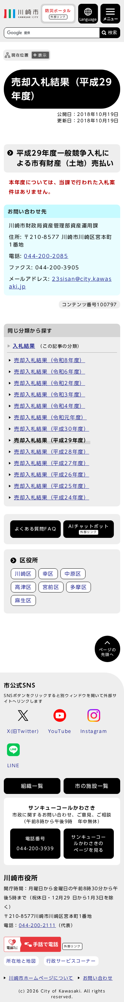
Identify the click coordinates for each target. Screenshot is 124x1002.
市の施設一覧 (92, 786)
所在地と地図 (21, 960)
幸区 (48, 573)
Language (88, 19)
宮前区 (51, 587)
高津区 (23, 587)
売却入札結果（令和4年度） (49, 406)
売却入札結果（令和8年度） (49, 360)
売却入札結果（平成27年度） (51, 463)
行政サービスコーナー (71, 960)
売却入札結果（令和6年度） (49, 371)
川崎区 (23, 573)
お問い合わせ (98, 978)
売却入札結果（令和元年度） (50, 417)
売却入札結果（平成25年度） (51, 486)
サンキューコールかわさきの (88, 843)
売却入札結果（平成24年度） (51, 497)
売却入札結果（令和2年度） (49, 383)
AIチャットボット (88, 528)
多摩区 (78, 587)
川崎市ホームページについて (41, 978)
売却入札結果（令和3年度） (49, 394)
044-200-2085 (46, 256)
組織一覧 (32, 786)
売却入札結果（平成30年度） (51, 428)
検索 (112, 32)
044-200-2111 (37, 925)
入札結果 (24, 346)
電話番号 (35, 843)
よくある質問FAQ (35, 529)
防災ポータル (58, 13)
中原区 (73, 573)
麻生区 (23, 600)
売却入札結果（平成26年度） (51, 474)
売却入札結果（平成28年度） (51, 451)
